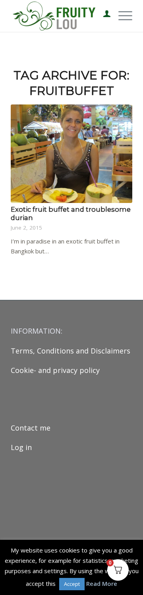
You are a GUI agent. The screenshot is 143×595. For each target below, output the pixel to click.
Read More (101, 583)
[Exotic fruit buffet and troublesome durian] (71, 153)
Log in (21, 447)
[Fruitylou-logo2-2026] (59, 16)
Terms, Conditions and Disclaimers (70, 350)
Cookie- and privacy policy (55, 370)
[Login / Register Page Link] (102, 16)
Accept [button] (72, 583)
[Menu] (121, 16)
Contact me (30, 428)
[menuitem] (102, 16)
